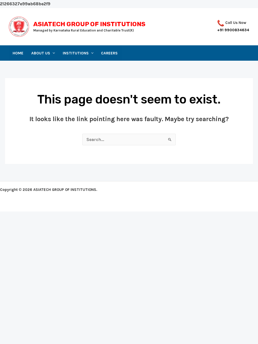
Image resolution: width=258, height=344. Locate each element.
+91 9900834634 (233, 30)
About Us (40, 53)
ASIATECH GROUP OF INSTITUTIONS (89, 24)
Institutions (76, 53)
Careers (109, 53)
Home (18, 53)
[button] (52, 53)
